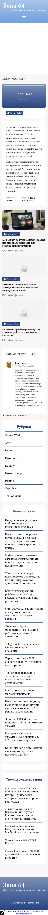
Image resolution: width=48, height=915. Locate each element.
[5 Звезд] (28, 198)
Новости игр (13, 473)
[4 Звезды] (26, 198)
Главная (6, 79)
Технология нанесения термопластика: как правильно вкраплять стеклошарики (20, 677)
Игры (8, 450)
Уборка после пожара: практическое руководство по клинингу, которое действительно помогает (22, 578)
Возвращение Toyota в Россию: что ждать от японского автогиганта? (20, 815)
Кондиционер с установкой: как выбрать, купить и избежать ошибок (23, 751)
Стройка (10, 488)
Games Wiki (17, 79)
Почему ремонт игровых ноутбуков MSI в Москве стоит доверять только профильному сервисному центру (22, 541)
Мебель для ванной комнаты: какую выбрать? (23, 854)
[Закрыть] (2, 913)
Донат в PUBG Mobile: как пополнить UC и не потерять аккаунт (23, 722)
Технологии (13, 496)
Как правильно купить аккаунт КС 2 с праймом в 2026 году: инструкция (22, 737)
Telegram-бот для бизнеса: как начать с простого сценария (22, 647)
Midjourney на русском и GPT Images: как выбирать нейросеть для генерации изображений (22, 560)
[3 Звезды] (25, 198)
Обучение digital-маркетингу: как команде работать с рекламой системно (21, 631)
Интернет (11, 458)
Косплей (11, 465)
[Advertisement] (24, 48)
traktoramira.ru (24, 913)
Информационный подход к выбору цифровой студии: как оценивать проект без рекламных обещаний (23, 706)
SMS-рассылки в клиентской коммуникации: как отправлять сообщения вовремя (24, 613)
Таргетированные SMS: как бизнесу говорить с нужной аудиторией (23, 662)
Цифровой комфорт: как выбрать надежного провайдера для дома (21, 523)
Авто (8, 443)
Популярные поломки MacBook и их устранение (22, 830)
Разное (9, 480)
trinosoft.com (37, 911)
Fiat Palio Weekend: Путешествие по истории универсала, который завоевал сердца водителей (22, 794)
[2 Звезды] (23, 198)
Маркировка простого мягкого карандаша (19, 692)
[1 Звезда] (22, 198)
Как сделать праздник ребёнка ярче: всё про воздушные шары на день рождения (21, 596)
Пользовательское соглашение (25, 903)
